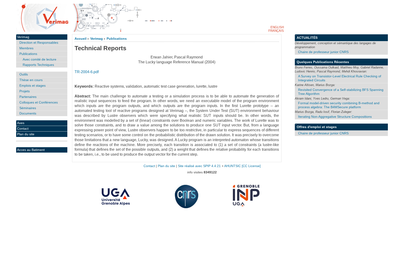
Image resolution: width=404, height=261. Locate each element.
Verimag (96, 38)
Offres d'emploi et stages (317, 127)
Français (276, 30)
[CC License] (251, 166)
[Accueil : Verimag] (202, 18)
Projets (24, 91)
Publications (117, 38)
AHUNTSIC (232, 166)
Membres (26, 48)
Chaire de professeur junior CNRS (323, 52)
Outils (23, 74)
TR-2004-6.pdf (87, 72)
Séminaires (27, 108)
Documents (27, 113)
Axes (20, 123)
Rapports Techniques (38, 65)
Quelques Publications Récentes (323, 62)
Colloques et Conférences (38, 102)
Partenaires (27, 97)
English (277, 27)
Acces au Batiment (31, 150)
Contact (23, 128)
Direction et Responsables (38, 42)
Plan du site (25, 134)
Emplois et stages (32, 85)
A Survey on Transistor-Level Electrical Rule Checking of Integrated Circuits (339, 78)
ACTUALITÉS (307, 37)
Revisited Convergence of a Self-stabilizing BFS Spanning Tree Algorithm (340, 92)
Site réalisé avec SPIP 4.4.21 (199, 166)
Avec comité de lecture (39, 59)
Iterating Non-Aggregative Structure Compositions (335, 116)
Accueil (81, 38)
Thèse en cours (31, 80)
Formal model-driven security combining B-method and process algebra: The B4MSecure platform (338, 105)
